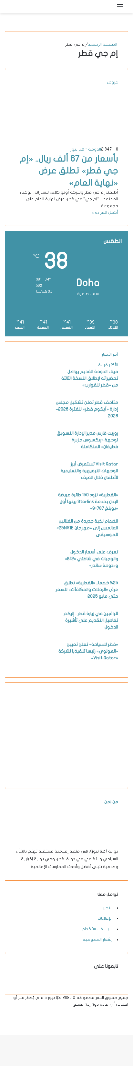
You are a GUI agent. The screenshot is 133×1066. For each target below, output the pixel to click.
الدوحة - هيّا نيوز (85, 149)
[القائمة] (120, 9)
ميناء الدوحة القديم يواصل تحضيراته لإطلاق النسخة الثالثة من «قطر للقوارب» (89, 378)
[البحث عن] (109, 9)
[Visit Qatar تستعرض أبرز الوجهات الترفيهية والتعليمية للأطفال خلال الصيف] (32, 483)
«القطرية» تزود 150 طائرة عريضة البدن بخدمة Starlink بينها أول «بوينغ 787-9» (88, 501)
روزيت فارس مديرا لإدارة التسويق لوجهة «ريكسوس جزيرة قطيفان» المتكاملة (87, 440)
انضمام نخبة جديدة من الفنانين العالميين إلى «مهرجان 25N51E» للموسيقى (87, 528)
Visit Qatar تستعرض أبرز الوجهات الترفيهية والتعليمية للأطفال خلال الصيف (89, 471)
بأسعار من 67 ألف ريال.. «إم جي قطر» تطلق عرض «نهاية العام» (69, 171)
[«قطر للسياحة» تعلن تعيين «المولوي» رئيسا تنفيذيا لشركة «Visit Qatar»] (32, 664)
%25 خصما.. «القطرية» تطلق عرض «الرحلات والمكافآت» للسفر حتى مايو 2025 (87, 589)
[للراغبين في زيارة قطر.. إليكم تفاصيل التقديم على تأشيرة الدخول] (32, 633)
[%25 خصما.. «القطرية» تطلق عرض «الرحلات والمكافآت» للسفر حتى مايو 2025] (32, 602)
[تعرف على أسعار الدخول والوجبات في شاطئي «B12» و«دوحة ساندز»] (32, 571)
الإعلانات (104, 918)
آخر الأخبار (110, 354)
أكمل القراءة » (105, 212)
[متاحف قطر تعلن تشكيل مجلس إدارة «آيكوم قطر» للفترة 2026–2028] (32, 422)
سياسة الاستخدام (97, 929)
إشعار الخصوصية (97, 939)
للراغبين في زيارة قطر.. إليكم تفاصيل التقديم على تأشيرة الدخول (91, 620)
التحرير (106, 908)
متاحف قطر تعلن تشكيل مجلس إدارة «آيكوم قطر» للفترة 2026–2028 (87, 409)
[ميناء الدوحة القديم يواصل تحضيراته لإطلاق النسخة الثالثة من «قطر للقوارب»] (32, 391)
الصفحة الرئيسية (102, 44)
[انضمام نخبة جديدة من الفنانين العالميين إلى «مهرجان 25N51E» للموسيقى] (32, 541)
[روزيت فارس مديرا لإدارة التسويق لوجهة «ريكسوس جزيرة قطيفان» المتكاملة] (32, 453)
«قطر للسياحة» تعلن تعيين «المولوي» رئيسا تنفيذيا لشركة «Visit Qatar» (88, 651)
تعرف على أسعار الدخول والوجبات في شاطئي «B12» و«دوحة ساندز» (91, 559)
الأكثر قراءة (108, 365)
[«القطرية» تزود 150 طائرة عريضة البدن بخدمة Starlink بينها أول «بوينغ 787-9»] (32, 514)
